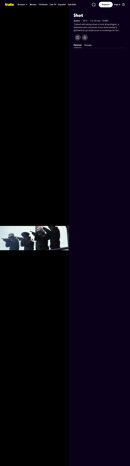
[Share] (85, 37)
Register (106, 4)
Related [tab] (77, 45)
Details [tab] (88, 45)
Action (77, 20)
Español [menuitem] (62, 4)
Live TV (53, 4)
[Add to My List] (78, 37)
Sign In (117, 4)
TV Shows (43, 4)
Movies (33, 4)
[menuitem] (22, 4)
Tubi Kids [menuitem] (72, 4)
